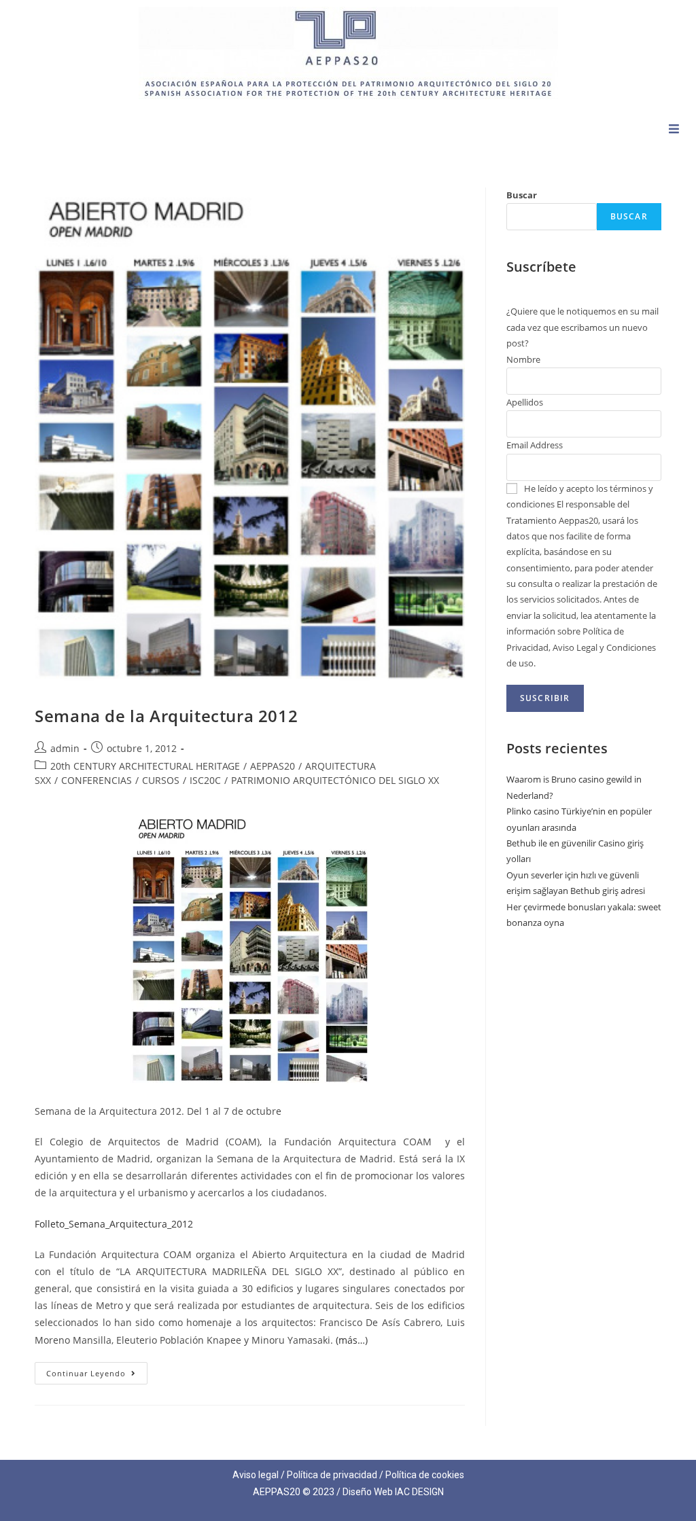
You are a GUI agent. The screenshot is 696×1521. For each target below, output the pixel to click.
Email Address (534, 445)
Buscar (521, 195)
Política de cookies (424, 1474)
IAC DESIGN (419, 1491)
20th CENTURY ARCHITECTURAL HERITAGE (145, 765)
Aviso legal (255, 1474)
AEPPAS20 (272, 765)
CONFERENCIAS (96, 780)
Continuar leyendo (96, 1370)
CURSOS (160, 780)
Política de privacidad (332, 1474)
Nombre (523, 359)
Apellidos (524, 402)
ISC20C (205, 780)
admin (65, 748)
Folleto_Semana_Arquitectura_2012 (114, 1223)
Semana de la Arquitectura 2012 (166, 715)
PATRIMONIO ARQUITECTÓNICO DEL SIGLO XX (335, 780)
